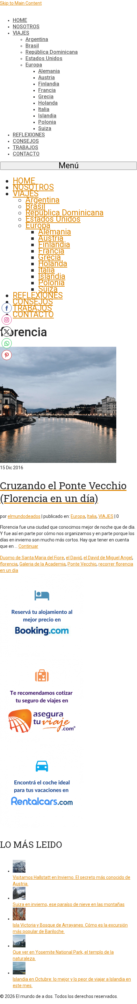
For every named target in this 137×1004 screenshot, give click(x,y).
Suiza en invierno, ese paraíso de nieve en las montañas (69, 904)
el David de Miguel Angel (107, 557)
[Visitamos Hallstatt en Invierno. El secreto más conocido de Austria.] (19, 871)
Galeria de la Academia (42, 564)
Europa (78, 516)
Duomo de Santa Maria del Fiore (32, 557)
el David (74, 557)
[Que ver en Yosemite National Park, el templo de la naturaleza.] (19, 945)
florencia (9, 564)
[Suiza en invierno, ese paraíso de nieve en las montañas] (19, 898)
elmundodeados (24, 516)
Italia (92, 516)
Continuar (28, 546)
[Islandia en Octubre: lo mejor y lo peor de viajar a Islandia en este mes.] (19, 972)
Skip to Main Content (21, 3)
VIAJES (105, 516)
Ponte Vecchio (82, 564)
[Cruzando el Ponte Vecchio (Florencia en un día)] (58, 461)
